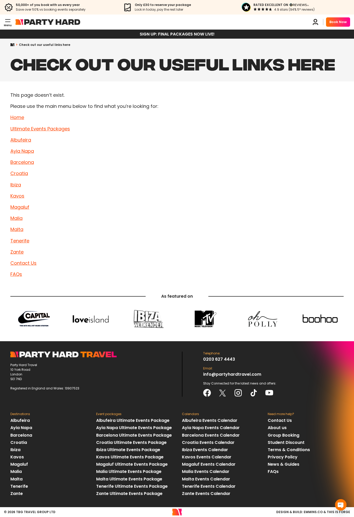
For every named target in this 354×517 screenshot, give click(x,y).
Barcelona (22, 162)
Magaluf (19, 207)
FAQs (16, 274)
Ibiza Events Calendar (205, 450)
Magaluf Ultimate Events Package (132, 464)
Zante (17, 252)
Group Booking (283, 435)
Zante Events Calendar (206, 494)
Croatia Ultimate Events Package (131, 442)
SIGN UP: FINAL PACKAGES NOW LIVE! (177, 34)
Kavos (17, 196)
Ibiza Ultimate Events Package (128, 450)
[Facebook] (207, 393)
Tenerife (19, 240)
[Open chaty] (340, 505)
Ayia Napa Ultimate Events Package (134, 428)
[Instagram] (238, 393)
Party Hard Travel (48, 22)
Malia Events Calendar (205, 471)
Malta (16, 229)
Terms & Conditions (289, 450)
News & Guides (283, 464)
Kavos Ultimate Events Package (130, 457)
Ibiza (15, 184)
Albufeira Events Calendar (209, 420)
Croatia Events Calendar (208, 442)
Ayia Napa (22, 151)
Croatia (19, 173)
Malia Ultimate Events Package (128, 471)
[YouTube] (269, 393)
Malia (16, 218)
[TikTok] (254, 393)
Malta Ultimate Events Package (129, 479)
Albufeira (20, 140)
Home (14, 45)
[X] (222, 393)
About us (277, 428)
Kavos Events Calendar (206, 457)
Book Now (338, 21)
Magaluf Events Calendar (209, 464)
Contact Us (23, 263)
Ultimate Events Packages (40, 128)
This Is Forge (338, 512)
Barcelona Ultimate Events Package (134, 435)
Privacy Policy (283, 457)
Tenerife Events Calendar (209, 486)
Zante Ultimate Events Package (129, 494)
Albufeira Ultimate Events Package (132, 420)
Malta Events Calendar (206, 479)
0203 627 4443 (219, 359)
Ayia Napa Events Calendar (211, 428)
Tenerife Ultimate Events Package (132, 486)
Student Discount (286, 442)
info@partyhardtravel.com (232, 374)
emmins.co (313, 512)
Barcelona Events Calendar (211, 435)
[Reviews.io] (299, 4)
